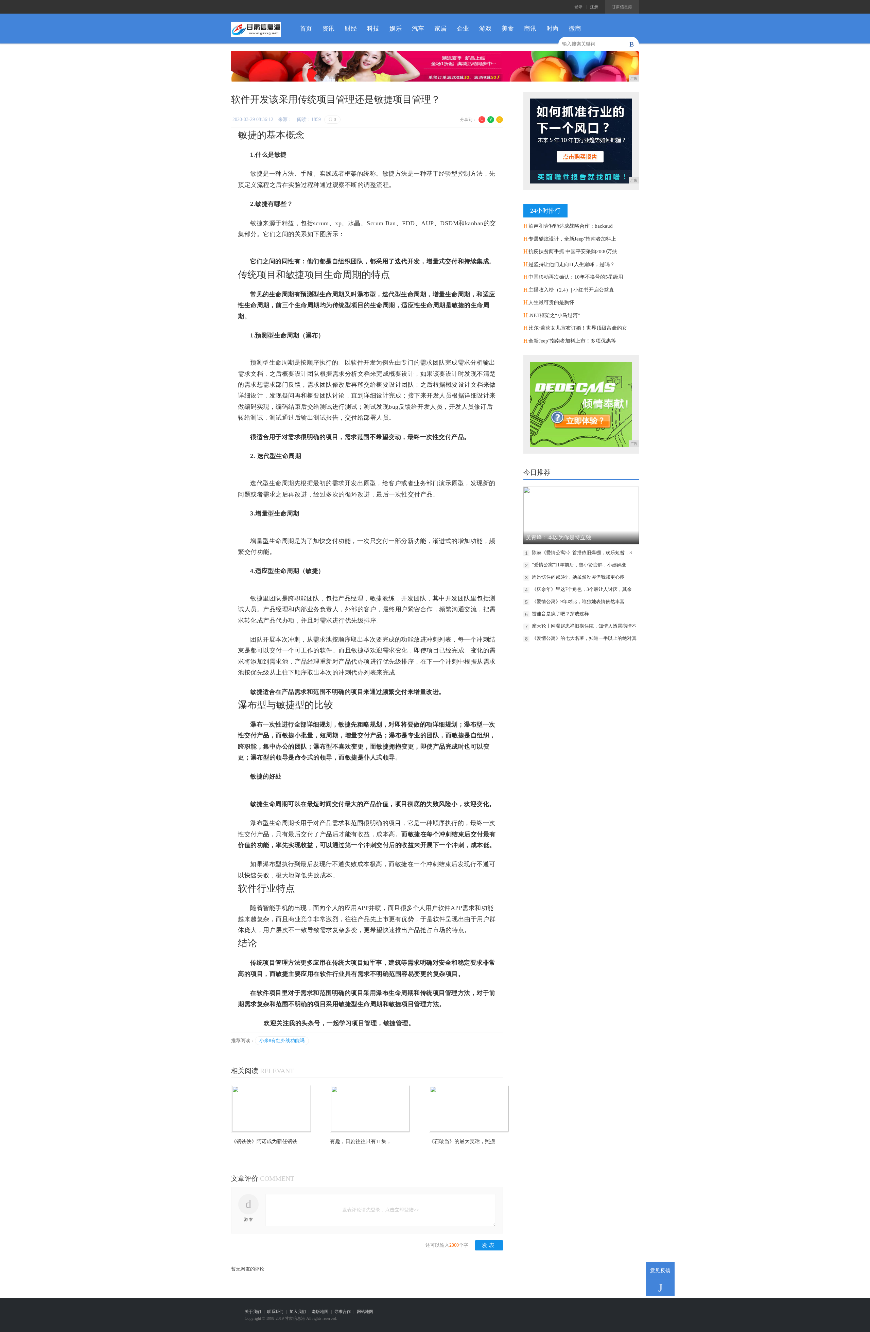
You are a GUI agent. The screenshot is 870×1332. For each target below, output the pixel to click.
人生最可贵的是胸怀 (551, 302)
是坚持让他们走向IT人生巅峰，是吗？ (571, 264)
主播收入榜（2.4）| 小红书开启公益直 (571, 290)
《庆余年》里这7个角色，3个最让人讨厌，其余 (582, 589)
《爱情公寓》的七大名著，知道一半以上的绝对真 (584, 638)
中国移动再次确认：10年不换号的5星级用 (575, 277)
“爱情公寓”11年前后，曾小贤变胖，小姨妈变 (579, 564)
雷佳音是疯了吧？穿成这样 (560, 613)
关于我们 (253, 1311)
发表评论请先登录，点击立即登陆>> (380, 1209)
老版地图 (320, 1311)
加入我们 (298, 1311)
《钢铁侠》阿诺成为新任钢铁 (264, 1141)
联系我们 (275, 1311)
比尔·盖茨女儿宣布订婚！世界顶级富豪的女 (577, 328)
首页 (306, 28)
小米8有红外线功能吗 (281, 1040)
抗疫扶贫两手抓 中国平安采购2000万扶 (572, 251)
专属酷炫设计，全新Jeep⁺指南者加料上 (572, 239)
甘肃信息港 (622, 6)
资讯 (328, 28)
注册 (594, 6)
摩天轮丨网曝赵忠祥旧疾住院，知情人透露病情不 (584, 626)
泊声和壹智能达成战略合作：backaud (570, 226)
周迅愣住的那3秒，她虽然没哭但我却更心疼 (578, 577)
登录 (578, 6)
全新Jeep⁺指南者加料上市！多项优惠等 (572, 341)
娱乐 (395, 28)
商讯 (530, 28)
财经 (351, 28)
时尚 (552, 28)
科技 (373, 28)
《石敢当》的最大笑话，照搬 (462, 1141)
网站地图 (365, 1311)
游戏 (485, 28)
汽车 (418, 28)
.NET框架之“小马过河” (554, 315)
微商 (575, 28)
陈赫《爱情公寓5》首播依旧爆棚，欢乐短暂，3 (582, 552)
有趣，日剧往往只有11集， (361, 1141)
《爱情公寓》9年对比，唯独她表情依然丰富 (578, 601)
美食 (508, 28)
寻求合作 (342, 1311)
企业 (463, 28)
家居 (440, 28)
